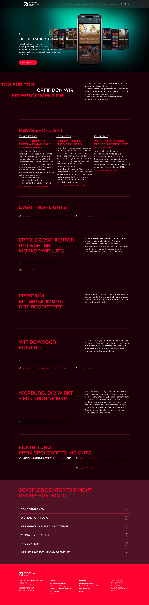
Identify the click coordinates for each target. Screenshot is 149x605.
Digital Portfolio (34, 517)
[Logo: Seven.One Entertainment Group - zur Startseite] (32, 4)
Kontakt (52, 580)
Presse (81, 591)
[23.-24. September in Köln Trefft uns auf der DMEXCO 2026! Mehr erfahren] (46, 216)
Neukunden (114, 4)
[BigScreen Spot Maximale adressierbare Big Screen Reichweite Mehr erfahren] (46, 368)
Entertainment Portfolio (70, 4)
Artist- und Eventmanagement (45, 552)
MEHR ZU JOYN (28, 62)
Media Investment (35, 535)
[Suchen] (121, 4)
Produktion (30, 543)
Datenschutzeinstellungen (58, 586)
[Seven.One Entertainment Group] (29, 573)
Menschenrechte (84, 588)
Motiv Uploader (54, 591)
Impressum (82, 580)
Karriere (52, 594)
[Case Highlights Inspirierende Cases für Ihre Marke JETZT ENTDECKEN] (74, 263)
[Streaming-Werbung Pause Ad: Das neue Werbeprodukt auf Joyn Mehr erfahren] (74, 361)
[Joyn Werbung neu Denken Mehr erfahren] (103, 368)
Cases (98, 4)
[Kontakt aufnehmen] (125, 4)
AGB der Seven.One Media (58, 583)
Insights (105, 4)
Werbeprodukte (88, 4)
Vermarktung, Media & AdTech (44, 526)
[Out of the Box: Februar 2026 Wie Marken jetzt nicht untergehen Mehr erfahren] (103, 458)
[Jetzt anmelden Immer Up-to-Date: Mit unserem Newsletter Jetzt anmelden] (103, 468)
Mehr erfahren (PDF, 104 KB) (112, 170)
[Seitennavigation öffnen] (20, 4)
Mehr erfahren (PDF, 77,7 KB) (74, 186)
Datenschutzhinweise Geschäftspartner (91, 586)
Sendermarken (32, 509)
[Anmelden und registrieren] (128, 4)
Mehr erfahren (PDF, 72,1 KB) (36, 186)
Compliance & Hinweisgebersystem (61, 588)
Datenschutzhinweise (86, 583)
